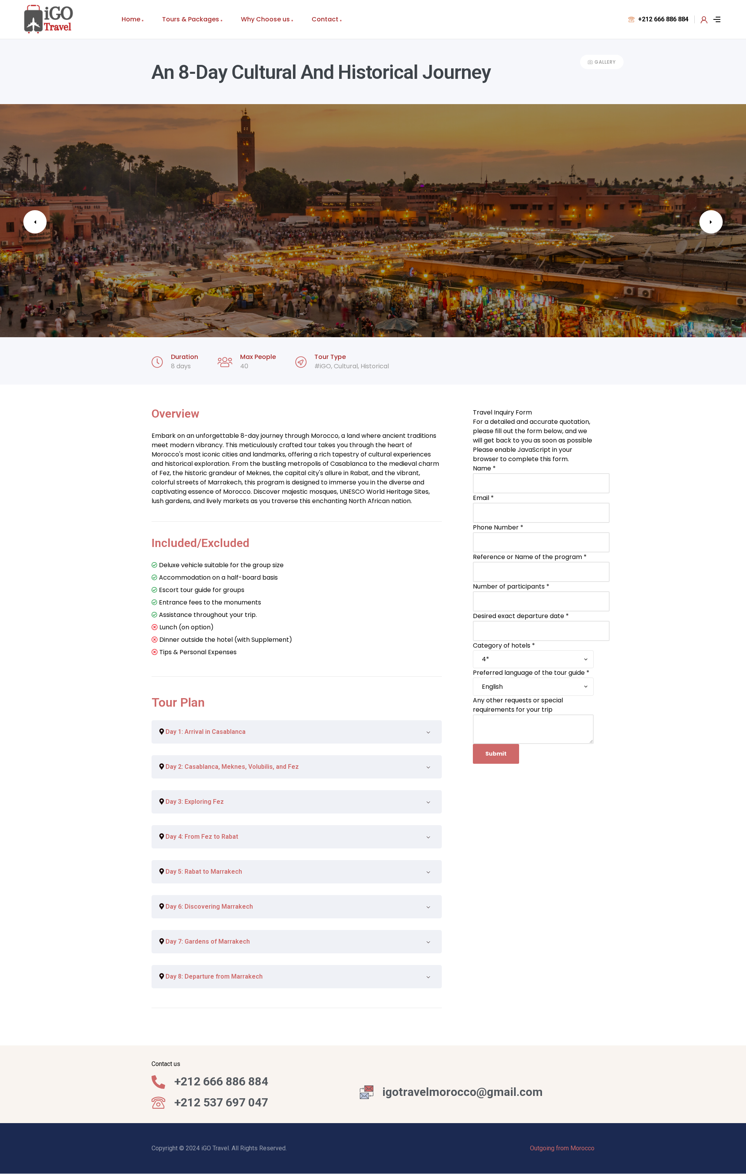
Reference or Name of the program (530, 556)
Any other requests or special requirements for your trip (518, 705)
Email (483, 497)
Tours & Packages (190, 19)
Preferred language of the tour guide (531, 672)
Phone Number (498, 527)
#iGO (322, 366)
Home (131, 19)
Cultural (346, 366)
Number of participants (511, 586)
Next (711, 221)
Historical (375, 366)
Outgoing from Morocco (562, 1148)
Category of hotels (504, 645)
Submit (496, 754)
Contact (325, 19)
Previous (35, 221)
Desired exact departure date (521, 615)
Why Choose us (265, 19)
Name (484, 468)
